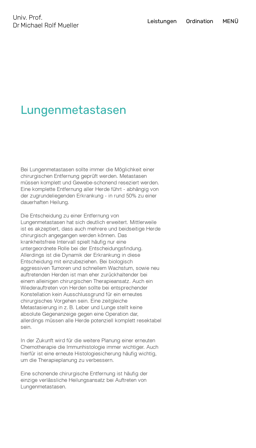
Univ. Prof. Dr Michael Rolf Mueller (46, 21)
